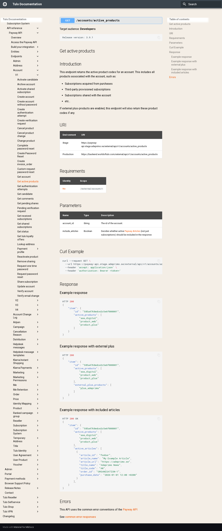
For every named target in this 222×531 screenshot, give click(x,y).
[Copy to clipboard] (159, 37)
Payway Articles (132, 231)
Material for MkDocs (24, 527)
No (64, 188)
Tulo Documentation (14, 19)
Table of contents (179, 19)
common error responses (80, 516)
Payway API (130, 509)
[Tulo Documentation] (4, 4)
